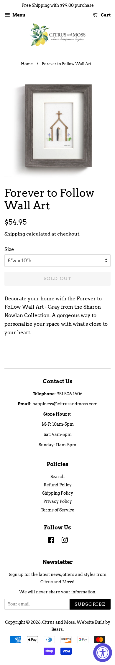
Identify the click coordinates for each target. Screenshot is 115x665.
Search (57, 476)
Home (27, 64)
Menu (18, 15)
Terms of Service (57, 510)
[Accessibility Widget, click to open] (102, 652)
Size (9, 249)
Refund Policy (58, 485)
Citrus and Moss (58, 622)
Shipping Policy (57, 493)
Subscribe (90, 604)
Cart (105, 15)
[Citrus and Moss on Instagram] (64, 541)
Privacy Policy (57, 501)
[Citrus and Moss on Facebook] (50, 541)
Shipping (14, 234)
